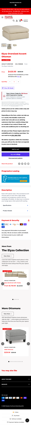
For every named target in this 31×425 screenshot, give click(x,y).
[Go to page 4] (12, 361)
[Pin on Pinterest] (22, 164)
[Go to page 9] (19, 361)
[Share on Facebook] (19, 164)
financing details (14, 105)
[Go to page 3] (15, 299)
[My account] (17, 21)
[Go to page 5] (18, 299)
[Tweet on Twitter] (25, 164)
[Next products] (28, 283)
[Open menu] (2, 17)
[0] (20, 21)
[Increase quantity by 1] (18, 81)
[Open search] (14, 21)
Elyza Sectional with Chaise (12, 283)
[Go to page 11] (22, 361)
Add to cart (15, 149)
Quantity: (4, 81)
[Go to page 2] (14, 299)
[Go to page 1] (12, 299)
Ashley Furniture (7, 64)
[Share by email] (28, 164)
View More (7, 256)
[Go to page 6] (15, 361)
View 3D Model (9, 88)
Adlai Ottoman (8, 349)
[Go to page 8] (18, 361)
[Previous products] (2, 283)
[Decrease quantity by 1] (10, 81)
